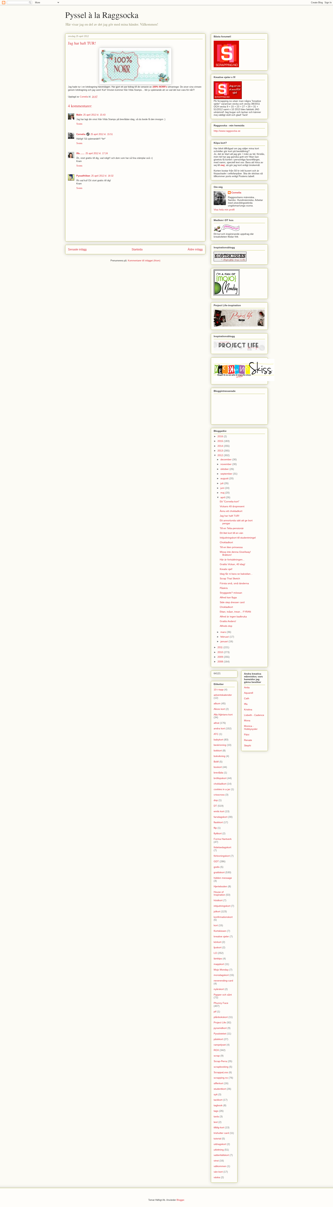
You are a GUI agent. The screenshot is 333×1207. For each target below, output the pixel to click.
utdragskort (220, 1144)
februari (225, 636)
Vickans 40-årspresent (232, 506)
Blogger (180, 1200)
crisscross (219, 794)
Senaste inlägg (77, 249)
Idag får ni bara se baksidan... (236, 573)
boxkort (218, 767)
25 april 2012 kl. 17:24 (97, 153)
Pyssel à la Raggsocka (101, 14)
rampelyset (220, 1044)
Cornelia (80, 134)
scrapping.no (221, 1077)
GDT (216, 861)
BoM (216, 761)
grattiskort (219, 872)
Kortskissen (220, 930)
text (216, 1122)
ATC (216, 734)
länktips (218, 958)
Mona (247, 720)
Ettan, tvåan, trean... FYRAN (235, 611)
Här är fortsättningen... (232, 559)
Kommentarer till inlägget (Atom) (144, 260)
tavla (216, 1116)
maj (222, 492)
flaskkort (218, 822)
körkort (217, 942)
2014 (220, 446)
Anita (247, 687)
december (226, 459)
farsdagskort (220, 816)
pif (215, 1011)
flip (215, 827)
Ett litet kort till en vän (231, 533)
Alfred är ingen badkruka (233, 616)
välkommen (220, 1166)
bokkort (218, 750)
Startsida (137, 249)
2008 (220, 661)
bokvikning (219, 756)
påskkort (218, 1039)
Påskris (224, 588)
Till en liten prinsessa (231, 547)
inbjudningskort (222, 905)
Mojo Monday (221, 969)
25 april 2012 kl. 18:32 (102, 175)
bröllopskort (220, 778)
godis (217, 867)
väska (217, 1177)
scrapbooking (221, 1066)
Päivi (246, 734)
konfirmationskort (223, 917)
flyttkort (218, 833)
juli (222, 483)
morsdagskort (221, 975)
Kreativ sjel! (226, 569)
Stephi (247, 745)
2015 (220, 441)
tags (216, 1111)
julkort (217, 911)
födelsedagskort (222, 847)
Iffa (245, 704)
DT (215, 805)
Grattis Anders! (228, 621)
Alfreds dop (226, 626)
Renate (248, 740)
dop (216, 800)
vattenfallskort (221, 1155)
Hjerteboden (220, 886)
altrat (216, 722)
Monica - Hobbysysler (251, 727)
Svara (79, 124)
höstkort (218, 900)
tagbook (218, 1105)
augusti (224, 478)
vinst (216, 1160)
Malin (79, 114)
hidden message (223, 877)
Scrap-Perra (220, 1061)
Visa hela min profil (224, 209)
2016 (220, 436)
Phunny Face (221, 1003)
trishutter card (221, 1133)
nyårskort (219, 989)
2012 (220, 455)
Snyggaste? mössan (231, 592)
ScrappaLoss (221, 1072)
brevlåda (218, 772)
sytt (215, 1094)
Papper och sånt (223, 994)
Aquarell (248, 692)
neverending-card (223, 980)
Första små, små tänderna (234, 583)
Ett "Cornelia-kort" (229, 501)
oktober (224, 469)
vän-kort (218, 1171)
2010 (220, 652)
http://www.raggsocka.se (227, 130)
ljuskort (217, 947)
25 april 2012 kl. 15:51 (102, 134)
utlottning (219, 1149)
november (226, 464)
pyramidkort (220, 1028)
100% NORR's (159, 86)
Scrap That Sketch (230, 578)
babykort (218, 739)
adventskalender (223, 695)
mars (223, 632)
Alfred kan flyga (228, 597)
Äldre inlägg (195, 249)
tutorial (217, 1138)
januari (224, 641)
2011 (220, 647)
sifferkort (218, 1083)
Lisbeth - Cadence (254, 715)
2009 (220, 656)
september (226, 473)
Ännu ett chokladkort (231, 511)
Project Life (220, 1022)
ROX (216, 1050)
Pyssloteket (220, 1033)
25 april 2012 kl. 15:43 (94, 114)
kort (216, 925)
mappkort (219, 964)
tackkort (218, 1099)
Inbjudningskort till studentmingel (238, 537)
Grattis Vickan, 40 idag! (232, 564)
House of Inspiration (219, 893)
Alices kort (219, 709)
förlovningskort (222, 855)
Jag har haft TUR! (229, 515)
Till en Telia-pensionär (232, 528)
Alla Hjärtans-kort (223, 714)
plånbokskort (221, 1017)
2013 (220, 450)
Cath (246, 698)
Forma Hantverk (223, 839)
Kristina (248, 709)
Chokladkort (226, 542)
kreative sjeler (221, 936)
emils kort (219, 811)
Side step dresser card (232, 602)
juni (222, 488)
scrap (217, 1055)
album (217, 703)
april (223, 497)
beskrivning (220, 745)
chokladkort (220, 783)
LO (215, 953)
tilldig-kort (219, 1127)
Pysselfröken (83, 175)
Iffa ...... (80, 153)
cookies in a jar (222, 789)
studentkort (220, 1088)
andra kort (219, 728)
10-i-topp (219, 689)
